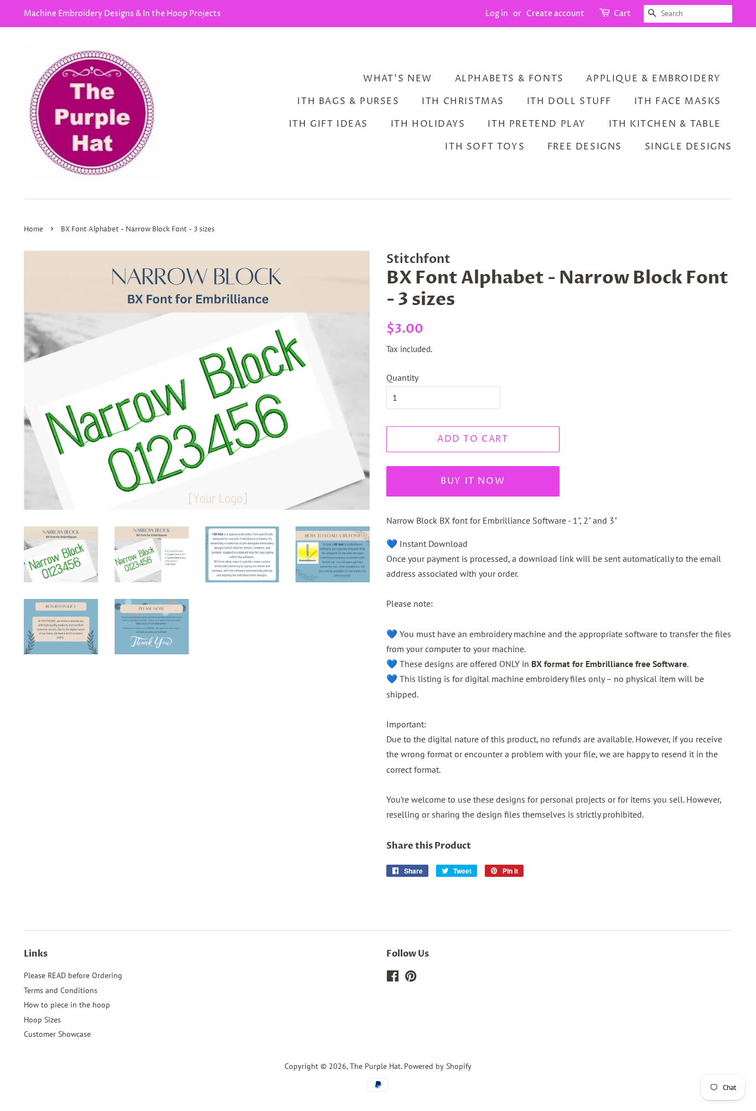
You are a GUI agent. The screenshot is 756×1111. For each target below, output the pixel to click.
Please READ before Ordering (73, 975)
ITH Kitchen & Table (665, 124)
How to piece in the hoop (67, 1005)
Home (33, 229)
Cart (622, 13)
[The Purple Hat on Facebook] (392, 978)
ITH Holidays (428, 124)
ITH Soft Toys (485, 147)
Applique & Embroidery (653, 79)
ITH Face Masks (677, 101)
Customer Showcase (57, 1034)
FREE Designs (584, 147)
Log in (496, 13)
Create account (555, 13)
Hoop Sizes (42, 1020)
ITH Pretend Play (537, 124)
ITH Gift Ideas (328, 124)
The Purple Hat (375, 1066)
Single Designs (688, 147)
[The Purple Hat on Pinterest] (411, 978)
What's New (397, 79)
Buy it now (473, 481)
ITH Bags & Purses (348, 101)
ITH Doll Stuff (569, 101)
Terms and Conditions (60, 990)
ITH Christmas (463, 101)
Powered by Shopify (438, 1066)
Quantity (402, 377)
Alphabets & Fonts (509, 79)
